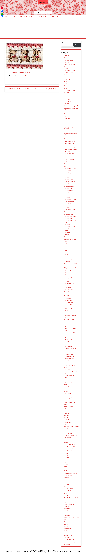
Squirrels (66, 506)
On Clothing (67, 437)
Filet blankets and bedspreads (69, 284)
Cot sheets (67, 164)
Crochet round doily (42, 16)
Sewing (66, 495)
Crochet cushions (69, 188)
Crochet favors (68, 193)
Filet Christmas (68, 289)
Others (66, 442)
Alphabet (66, 55)
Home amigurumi (69, 358)
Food (65, 317)
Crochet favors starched (71, 195)
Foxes (65, 324)
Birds (65, 97)
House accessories (69, 365)
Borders (66, 111)
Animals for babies (69, 70)
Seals (65, 493)
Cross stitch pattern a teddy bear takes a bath (19, 89)
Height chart (67, 352)
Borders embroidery (70, 114)
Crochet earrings (69, 190)
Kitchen (66, 378)
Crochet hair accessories (71, 199)
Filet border (67, 287)
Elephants (67, 261)
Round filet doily (69, 480)
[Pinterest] (1, 8)
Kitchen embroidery (70, 380)
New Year (66, 429)
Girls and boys (68, 339)
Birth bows (67, 99)
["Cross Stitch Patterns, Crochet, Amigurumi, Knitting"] (43, 2)
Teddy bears (67, 522)
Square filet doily (69, 504)
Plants (66, 464)
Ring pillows (67, 477)
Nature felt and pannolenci (71, 426)
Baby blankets (68, 79)
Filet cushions (68, 293)
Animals (66, 62)
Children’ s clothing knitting (72, 149)
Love (65, 395)
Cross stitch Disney (28, 16)
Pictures (66, 460)
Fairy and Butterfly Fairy (71, 268)
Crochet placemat (69, 212)
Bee (65, 95)
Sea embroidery (68, 491)
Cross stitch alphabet (16, 16)
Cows (65, 166)
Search (63, 42)
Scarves (66, 484)
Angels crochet (68, 60)
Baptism (66, 83)
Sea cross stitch (68, 488)
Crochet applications (70, 168)
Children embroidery (70, 141)
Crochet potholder (69, 214)
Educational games (69, 259)
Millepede (67, 413)
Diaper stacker (68, 246)
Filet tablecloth (68, 305)
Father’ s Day (67, 270)
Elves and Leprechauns (70, 263)
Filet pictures (67, 298)
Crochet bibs (67, 177)
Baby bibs (67, 77)
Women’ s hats (68, 544)
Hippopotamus (68, 354)
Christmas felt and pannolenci (69, 154)
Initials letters (68, 369)
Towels (66, 526)
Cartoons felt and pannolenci (69, 128)
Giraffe (66, 335)
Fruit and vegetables (70, 328)
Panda (66, 453)
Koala (65, 384)
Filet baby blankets (69, 279)
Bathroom (67, 86)
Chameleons (67, 136)
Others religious (68, 448)
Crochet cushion (69, 186)
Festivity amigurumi (69, 277)
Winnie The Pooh (69, 539)
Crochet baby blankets (70, 170)
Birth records (68, 101)
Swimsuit (66, 513)
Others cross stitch (69, 446)
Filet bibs (66, 281)
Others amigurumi (69, 444)
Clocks (66, 157)
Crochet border (68, 179)
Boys (65, 116)
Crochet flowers (53, 16)
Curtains (66, 234)
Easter (66, 257)
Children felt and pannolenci (69, 144)
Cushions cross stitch (70, 239)
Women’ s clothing (69, 542)
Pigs (65, 462)
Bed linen (66, 92)
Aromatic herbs (68, 72)
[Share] (1, 16)
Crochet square (68, 218)
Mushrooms (67, 422)
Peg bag (66, 455)
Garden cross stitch (69, 333)
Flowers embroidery (70, 315)
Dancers (66, 241)
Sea (65, 486)
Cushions (66, 237)
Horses (66, 363)
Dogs (65, 252)
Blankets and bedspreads (71, 106)
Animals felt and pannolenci (68, 67)
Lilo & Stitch (67, 393)
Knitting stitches (68, 382)
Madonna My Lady (69, 402)
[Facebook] (1, 11)
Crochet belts (68, 175)
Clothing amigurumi (70, 159)
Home (6, 16)
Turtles (66, 533)
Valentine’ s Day (68, 535)
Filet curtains (67, 291)
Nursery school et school (71, 435)
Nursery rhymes (68, 433)
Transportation (68, 528)
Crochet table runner (70, 224)
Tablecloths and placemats (71, 517)
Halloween (67, 344)
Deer (65, 243)
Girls (65, 337)
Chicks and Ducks (69, 139)
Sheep (66, 499)
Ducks (66, 254)
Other (65, 440)
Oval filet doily (68, 451)
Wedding (66, 537)
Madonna (67, 400)
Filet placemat (68, 300)
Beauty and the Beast (70, 90)
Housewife (67, 367)
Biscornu (66, 103)
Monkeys (66, 415)
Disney (66, 250)
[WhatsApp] (1, 13)
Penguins (66, 457)
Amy (29, 76)
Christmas (67, 151)
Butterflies (67, 118)
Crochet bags (68, 173)
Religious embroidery (70, 475)
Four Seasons (68, 322)
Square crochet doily (70, 502)
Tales (65, 519)
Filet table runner (69, 302)
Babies (66, 75)
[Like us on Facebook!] (47, 13)
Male (65, 404)
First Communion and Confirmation (70, 307)
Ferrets (66, 274)
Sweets (66, 511)
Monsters (66, 417)
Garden (66, 330)
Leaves (66, 391)
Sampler (66, 482)
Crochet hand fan (69, 201)
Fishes (66, 310)
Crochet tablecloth (69, 226)
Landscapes (67, 389)
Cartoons (66, 125)
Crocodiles (67, 232)
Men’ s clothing (68, 406)
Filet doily (67, 296)
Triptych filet (67, 531)
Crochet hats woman (70, 204)
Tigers (66, 524)
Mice (65, 409)
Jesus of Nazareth (69, 375)
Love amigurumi (69, 398)
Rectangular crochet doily (71, 473)
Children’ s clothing (69, 147)
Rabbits (66, 471)
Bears (65, 88)
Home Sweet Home (69, 361)
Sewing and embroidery (71, 497)
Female (66, 272)
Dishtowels (67, 248)
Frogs (65, 326)
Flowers (66, 313)
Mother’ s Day (68, 420)
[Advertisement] (43, 28)
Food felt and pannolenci (71, 319)
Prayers (66, 468)
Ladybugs (67, 386)
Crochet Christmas (69, 181)
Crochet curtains (69, 184)
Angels (66, 58)
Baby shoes (67, 81)
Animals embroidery (70, 64)
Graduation (67, 341)
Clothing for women (70, 161)
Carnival (66, 120)
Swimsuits (67, 515)
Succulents (67, 508)
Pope (65, 466)
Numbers (66, 431)
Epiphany (66, 265)
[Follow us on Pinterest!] (38, 13)
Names (66, 424)
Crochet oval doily (69, 209)
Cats (65, 131)
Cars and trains (68, 123)
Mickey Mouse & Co (70, 411)
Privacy (52, 554)
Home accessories (69, 356)
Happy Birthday (68, 346)
